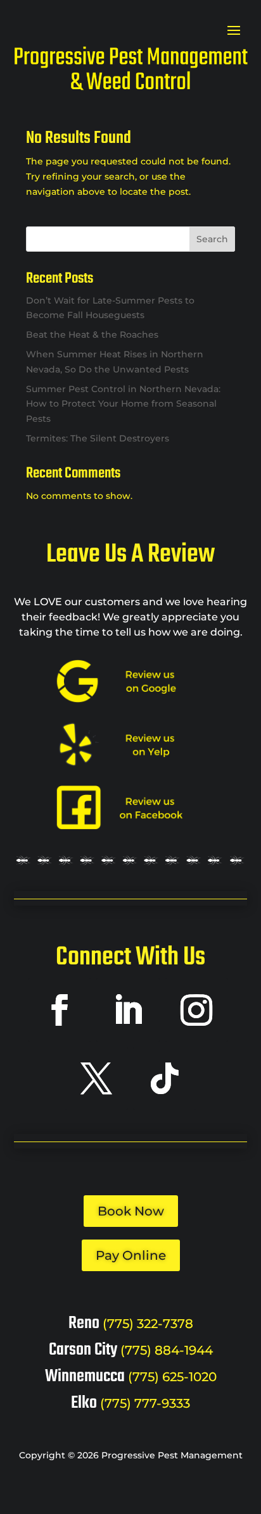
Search (212, 239)
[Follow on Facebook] (59, 1010)
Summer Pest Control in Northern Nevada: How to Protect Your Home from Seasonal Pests (123, 404)
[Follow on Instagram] (196, 1010)
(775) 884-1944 (166, 1350)
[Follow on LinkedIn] (128, 1010)
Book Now (131, 1211)
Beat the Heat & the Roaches (92, 334)
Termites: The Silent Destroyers (97, 438)
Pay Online (131, 1255)
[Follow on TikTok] (164, 1078)
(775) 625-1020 (172, 1376)
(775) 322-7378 (148, 1323)
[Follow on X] (96, 1078)
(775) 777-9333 (145, 1403)
